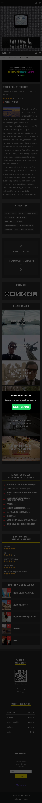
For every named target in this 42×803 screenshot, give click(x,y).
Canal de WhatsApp (21, 406)
